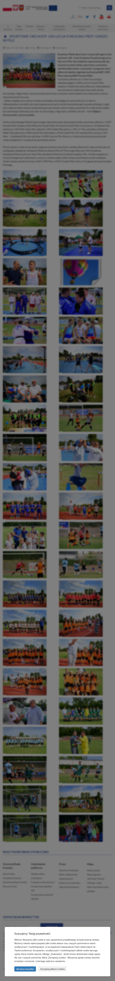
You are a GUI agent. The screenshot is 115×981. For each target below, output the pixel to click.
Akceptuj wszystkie (25, 968)
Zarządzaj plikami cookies (52, 968)
